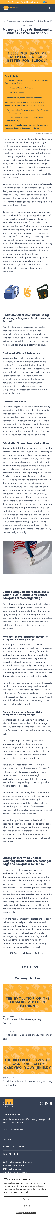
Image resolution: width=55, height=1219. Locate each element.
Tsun (50, 134)
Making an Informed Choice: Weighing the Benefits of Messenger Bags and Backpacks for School (26, 126)
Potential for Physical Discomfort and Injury (24, 97)
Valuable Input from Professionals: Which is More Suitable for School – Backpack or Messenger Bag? (26, 103)
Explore (7, 1140)
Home (5, 21)
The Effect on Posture (15, 92)
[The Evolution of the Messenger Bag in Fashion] (27, 998)
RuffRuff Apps (42, 134)
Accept (26, 1198)
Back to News (29, 966)
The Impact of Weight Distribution (20, 87)
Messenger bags (11, 406)
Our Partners (10, 1154)
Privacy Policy (24, 1191)
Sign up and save (12, 1115)
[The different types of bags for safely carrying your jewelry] (27, 1060)
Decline (26, 1205)
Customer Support (13, 1147)
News (10, 21)
